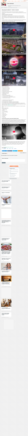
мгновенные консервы (12, 176)
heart (10, 148)
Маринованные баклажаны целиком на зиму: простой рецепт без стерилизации (19, 360)
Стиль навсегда (10, 3)
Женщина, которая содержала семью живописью (19, 409)
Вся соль (2, 7)
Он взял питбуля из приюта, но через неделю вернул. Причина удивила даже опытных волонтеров (6, 221)
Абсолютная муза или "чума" (8, 338)
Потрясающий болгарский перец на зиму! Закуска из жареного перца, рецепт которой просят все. (19, 431)
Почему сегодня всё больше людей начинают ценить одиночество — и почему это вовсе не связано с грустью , (8, 395)
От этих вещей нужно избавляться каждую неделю (6, 308)
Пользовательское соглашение (13, 178)
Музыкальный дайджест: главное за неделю (12, 7)
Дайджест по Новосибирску (6, 192)
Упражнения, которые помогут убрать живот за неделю (6, 259)
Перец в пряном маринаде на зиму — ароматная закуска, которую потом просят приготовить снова (8, 357)
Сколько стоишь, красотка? (13, 175)
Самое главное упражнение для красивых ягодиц (6, 181)
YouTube (15, 148)
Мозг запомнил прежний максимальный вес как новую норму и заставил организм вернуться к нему (19, 373)
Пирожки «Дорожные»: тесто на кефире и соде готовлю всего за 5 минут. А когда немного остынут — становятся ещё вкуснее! (8, 408)
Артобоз (16, 351)
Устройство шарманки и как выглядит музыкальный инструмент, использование (6, 283)
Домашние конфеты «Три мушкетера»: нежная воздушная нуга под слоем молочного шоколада (8, 375)
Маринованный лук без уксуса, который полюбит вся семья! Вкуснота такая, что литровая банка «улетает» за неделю (6, 252)
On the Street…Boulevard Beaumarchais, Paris (14, 170)
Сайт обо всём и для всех (4, 207)
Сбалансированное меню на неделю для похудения (6, 187)
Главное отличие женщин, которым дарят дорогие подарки (5, 314)
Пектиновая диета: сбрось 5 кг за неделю (6, 204)
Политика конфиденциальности (13, 178)
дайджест (4, 148)
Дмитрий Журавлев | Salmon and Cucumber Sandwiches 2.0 (13, 173)
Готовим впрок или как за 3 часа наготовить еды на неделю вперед (6, 239)
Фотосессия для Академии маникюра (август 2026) (19, 348)
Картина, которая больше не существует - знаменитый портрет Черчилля (19, 396)
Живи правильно (3, 317)
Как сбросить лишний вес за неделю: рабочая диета (6, 271)
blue (7, 148)
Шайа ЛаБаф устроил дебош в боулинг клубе (14, 172)
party (12, 148)
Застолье (3, 256)
